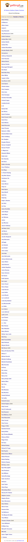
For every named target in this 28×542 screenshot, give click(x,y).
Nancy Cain (4, 375)
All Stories (6, 10)
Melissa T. (4, 353)
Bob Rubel (4, 69)
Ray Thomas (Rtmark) (7, 434)
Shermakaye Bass (6, 489)
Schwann (4, 481)
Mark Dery (4, 336)
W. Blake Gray (5, 526)
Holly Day (4, 197)
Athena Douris (5, 61)
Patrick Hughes (5, 403)
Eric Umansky (5, 158)
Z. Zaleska (4, 537)
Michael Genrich (6, 356)
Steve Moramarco (6, 501)
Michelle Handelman (7, 361)
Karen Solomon (5, 273)
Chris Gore (4, 92)
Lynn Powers (5, 317)
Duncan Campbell (6, 145)
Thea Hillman (5, 517)
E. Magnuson (5, 150)
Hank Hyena (5, 189)
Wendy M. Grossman (7, 528)
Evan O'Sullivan (6, 167)
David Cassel (5, 117)
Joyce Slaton (5, 261)
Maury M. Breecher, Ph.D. (8, 350)
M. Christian (5, 320)
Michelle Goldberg (6, 359)
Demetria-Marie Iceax (7, 133)
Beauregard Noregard (7, 67)
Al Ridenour (5, 22)
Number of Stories (18, 16)
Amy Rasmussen (6, 33)
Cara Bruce (4, 80)
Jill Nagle (4, 242)
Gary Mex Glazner (6, 175)
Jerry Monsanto (6, 239)
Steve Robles (5, 503)
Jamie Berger (5, 211)
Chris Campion (5, 89)
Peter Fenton (5, 423)
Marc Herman (5, 325)
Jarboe (3, 220)
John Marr (4, 253)
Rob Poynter (5, 451)
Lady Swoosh (5, 289)
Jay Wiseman (5, 222)
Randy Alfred (5, 431)
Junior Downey (5, 270)
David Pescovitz (6, 125)
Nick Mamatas (5, 389)
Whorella (4, 531)
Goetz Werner (5, 183)
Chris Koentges (5, 94)
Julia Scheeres (5, 264)
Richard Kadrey (5, 445)
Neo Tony (4, 384)
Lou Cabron (5, 309)
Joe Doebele (5, 245)
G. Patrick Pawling (6, 172)
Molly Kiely (4, 373)
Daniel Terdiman (6, 114)
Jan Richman (5, 217)
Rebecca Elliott (5, 437)
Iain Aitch (4, 203)
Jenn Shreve (5, 234)
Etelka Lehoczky (6, 164)
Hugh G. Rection (6, 200)
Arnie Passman (5, 58)
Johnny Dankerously (7, 259)
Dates (16, 10)
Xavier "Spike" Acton (7, 534)
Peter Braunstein (6, 417)
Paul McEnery (5, 414)
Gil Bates (4, 181)
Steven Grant (5, 506)
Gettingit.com (20, 540)
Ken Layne (4, 281)
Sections (21, 10)
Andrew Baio (5, 39)
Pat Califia (4, 398)
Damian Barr (5, 108)
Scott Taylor (5, 484)
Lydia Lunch (5, 314)
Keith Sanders (5, 278)
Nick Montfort (5, 392)
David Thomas (5, 128)
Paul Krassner (5, 412)
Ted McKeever (5, 512)
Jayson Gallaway (6, 225)
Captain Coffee (5, 78)
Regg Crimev (5, 439)
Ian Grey (4, 206)
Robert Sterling (5, 459)
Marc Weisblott (5, 328)
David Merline (5, 122)
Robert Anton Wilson (7, 453)
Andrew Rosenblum (7, 47)
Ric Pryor (4, 442)
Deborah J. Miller (6, 131)
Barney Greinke (5, 64)
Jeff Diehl (4, 228)
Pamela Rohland (6, 395)
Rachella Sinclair (6, 428)
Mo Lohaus (4, 370)
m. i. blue (4, 323)
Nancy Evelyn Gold (6, 378)
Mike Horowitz (5, 364)
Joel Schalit (5, 247)
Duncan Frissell (6, 147)
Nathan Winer (5, 381)
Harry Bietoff (5, 192)
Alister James (5, 25)
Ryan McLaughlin (6, 467)
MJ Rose (4, 367)
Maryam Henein (5, 345)
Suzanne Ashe (5, 509)
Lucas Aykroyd (5, 311)
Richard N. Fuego (6, 448)
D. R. (3, 106)
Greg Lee (4, 186)
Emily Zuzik (4, 156)
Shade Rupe (5, 487)
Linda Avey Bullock (6, 300)
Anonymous (5, 53)
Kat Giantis (4, 275)
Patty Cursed (5, 406)
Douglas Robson (6, 142)
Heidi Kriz (4, 195)
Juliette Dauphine (6, 267)
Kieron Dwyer (5, 286)
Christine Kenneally (7, 97)
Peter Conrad (5, 420)
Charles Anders (5, 86)
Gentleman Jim (5, 178)
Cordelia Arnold (5, 103)
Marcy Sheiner (5, 331)
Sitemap (17, 13)
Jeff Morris (4, 231)
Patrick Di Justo (6, 400)
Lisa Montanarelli (6, 303)
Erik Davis (4, 161)
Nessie (3, 387)
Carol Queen (5, 83)
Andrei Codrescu (6, 36)
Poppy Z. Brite (5, 425)
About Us (11, 13)
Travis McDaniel (6, 523)
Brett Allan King (6, 72)
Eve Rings (4, 170)
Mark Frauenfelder (6, 339)
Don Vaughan (5, 139)
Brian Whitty (5, 75)
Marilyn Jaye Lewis (6, 334)
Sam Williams (5, 473)
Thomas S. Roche (6, 520)
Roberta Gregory (6, 462)
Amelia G (4, 28)
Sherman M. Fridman (7, 492)
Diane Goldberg (6, 136)
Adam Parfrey (5, 19)
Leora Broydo (5, 295)
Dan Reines (4, 111)
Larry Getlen (5, 292)
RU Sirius (4, 464)
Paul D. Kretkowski (6, 409)
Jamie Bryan (5, 214)
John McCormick (6, 256)
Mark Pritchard (5, 342)
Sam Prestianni (5, 470)
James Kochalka (6, 209)
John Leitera (5, 250)
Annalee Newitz (5, 50)
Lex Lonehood (5, 297)
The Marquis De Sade (7, 515)
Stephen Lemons (6, 495)
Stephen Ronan (5, 498)
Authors (12, 10)
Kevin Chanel (5, 284)
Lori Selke (4, 306)
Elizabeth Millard (6, 153)
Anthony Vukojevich (7, 55)
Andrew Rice (5, 44)
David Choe (4, 119)
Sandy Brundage (6, 476)
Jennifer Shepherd (6, 236)
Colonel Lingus (5, 100)
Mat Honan (4, 348)
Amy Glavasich (5, 30)
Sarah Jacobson (6, 478)
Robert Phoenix (5, 456)
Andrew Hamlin (5, 42)
